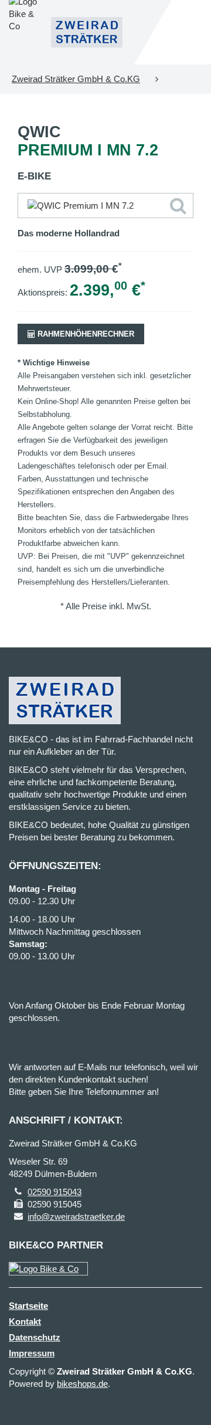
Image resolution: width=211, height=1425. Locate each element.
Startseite (28, 1306)
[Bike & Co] (48, 1268)
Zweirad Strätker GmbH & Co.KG (76, 79)
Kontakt (25, 1321)
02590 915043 (54, 1192)
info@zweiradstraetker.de (76, 1217)
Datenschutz (34, 1337)
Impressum (32, 1353)
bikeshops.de (82, 1384)
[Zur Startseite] (86, 32)
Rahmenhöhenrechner (84, 334)
